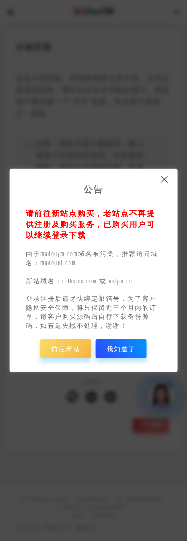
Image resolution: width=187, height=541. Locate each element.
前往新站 (65, 349)
